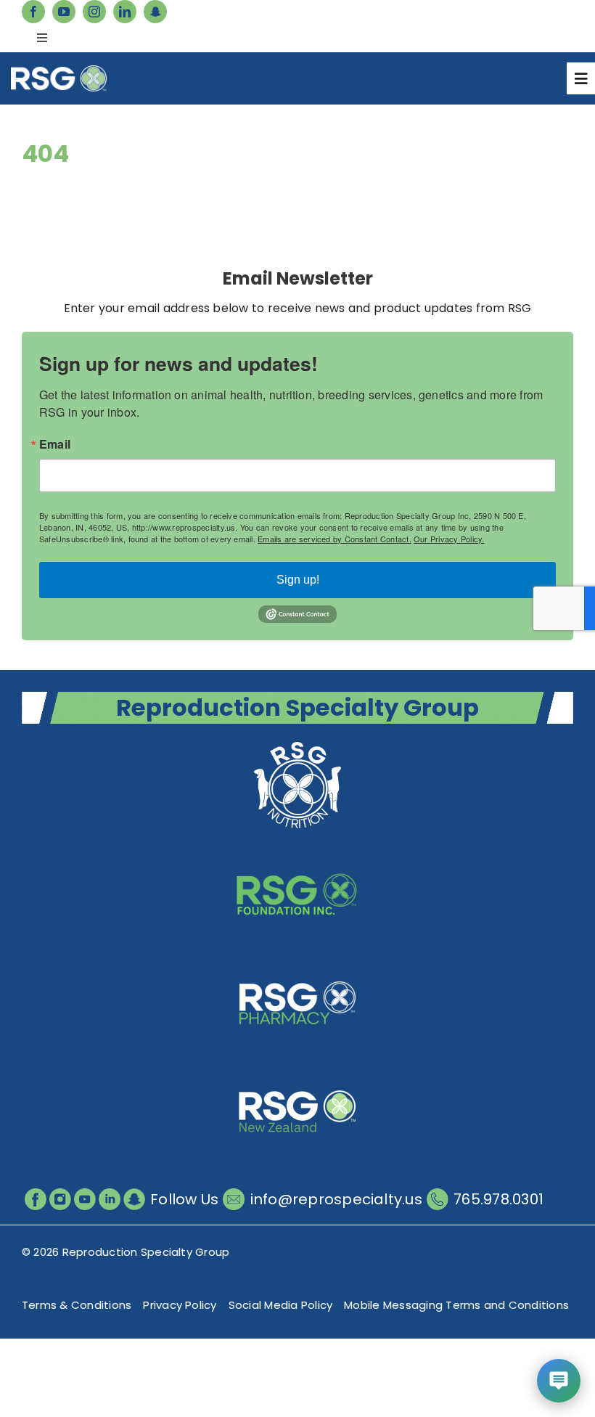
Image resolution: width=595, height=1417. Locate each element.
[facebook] (33, 11)
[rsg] (59, 70)
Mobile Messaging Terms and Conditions (456, 1304)
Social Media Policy (281, 1304)
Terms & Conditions (76, 1304)
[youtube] (63, 11)
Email (54, 444)
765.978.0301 (498, 1199)
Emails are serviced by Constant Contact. (334, 538)
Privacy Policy (179, 1304)
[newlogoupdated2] (297, 743)
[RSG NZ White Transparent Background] (297, 1070)
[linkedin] (124, 11)
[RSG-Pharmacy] (297, 961)
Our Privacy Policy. (449, 538)
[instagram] (94, 11)
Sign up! (297, 579)
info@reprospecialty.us (336, 1199)
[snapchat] (155, 11)
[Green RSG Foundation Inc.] (297, 852)
